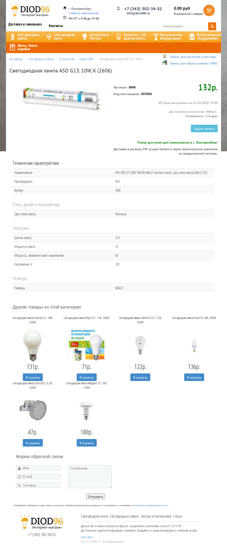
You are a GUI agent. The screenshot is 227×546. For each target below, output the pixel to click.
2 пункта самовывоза (83, 13)
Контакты (56, 25)
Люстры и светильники (156, 516)
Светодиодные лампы (124, 516)
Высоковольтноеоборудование (209, 36)
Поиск (212, 26)
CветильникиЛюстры (99, 36)
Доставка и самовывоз (25, 24)
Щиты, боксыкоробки (27, 47)
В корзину (33, 377)
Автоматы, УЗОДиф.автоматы (135, 36)
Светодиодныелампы (28, 36)
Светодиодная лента (94, 516)
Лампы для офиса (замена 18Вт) (194, 63)
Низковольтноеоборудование (171, 36)
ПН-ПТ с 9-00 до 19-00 (83, 18)
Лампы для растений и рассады (193, 56)
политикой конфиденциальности (150, 505)
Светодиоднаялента (64, 36)
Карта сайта (87, 537)
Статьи (177, 516)
